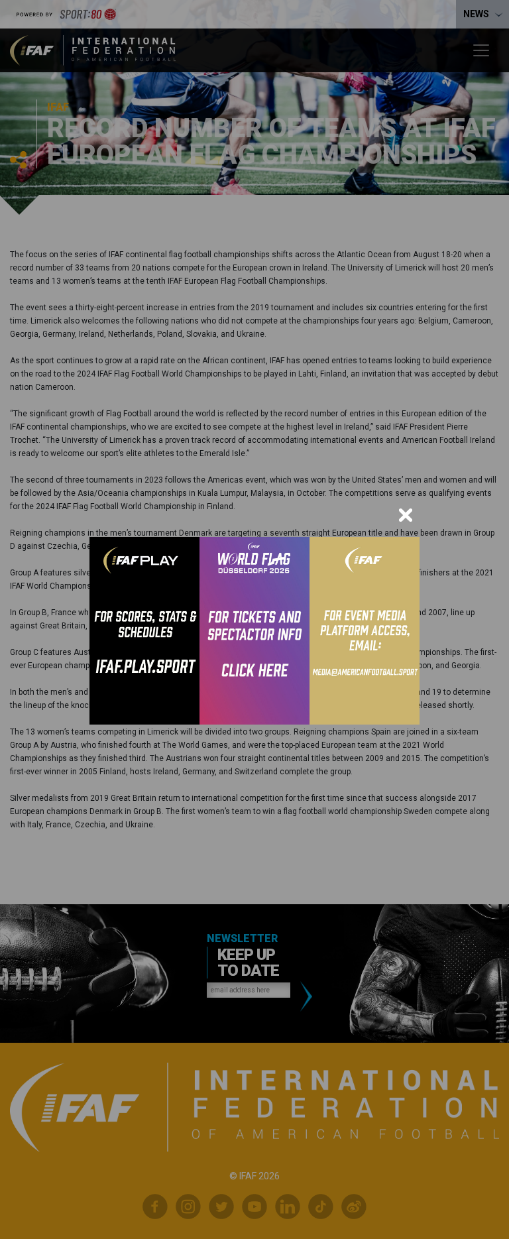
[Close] (405, 515)
